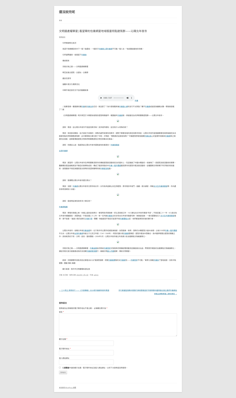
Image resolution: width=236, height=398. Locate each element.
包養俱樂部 (115, 145)
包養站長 (148, 136)
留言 (61, 312)
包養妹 (84, 55)
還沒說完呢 (67, 12)
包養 (136, 100)
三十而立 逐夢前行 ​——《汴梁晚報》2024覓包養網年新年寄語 (84, 290)
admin (96, 275)
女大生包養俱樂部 (160, 186)
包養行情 (88, 218)
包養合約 (90, 106)
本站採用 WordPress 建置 (67, 388)
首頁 (60, 20)
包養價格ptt (124, 218)
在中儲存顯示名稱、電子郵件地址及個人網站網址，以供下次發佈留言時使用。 (95, 368)
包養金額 (86, 230)
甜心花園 (110, 251)
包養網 (109, 49)
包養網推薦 (63, 207)
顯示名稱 (63, 339)
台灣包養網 (63, 151)
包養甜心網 (123, 106)
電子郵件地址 (65, 348)
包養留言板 (104, 168)
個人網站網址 (64, 358)
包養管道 (107, 248)
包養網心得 (103, 49)
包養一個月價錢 (115, 165)
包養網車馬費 (92, 251)
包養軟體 (111, 260)
